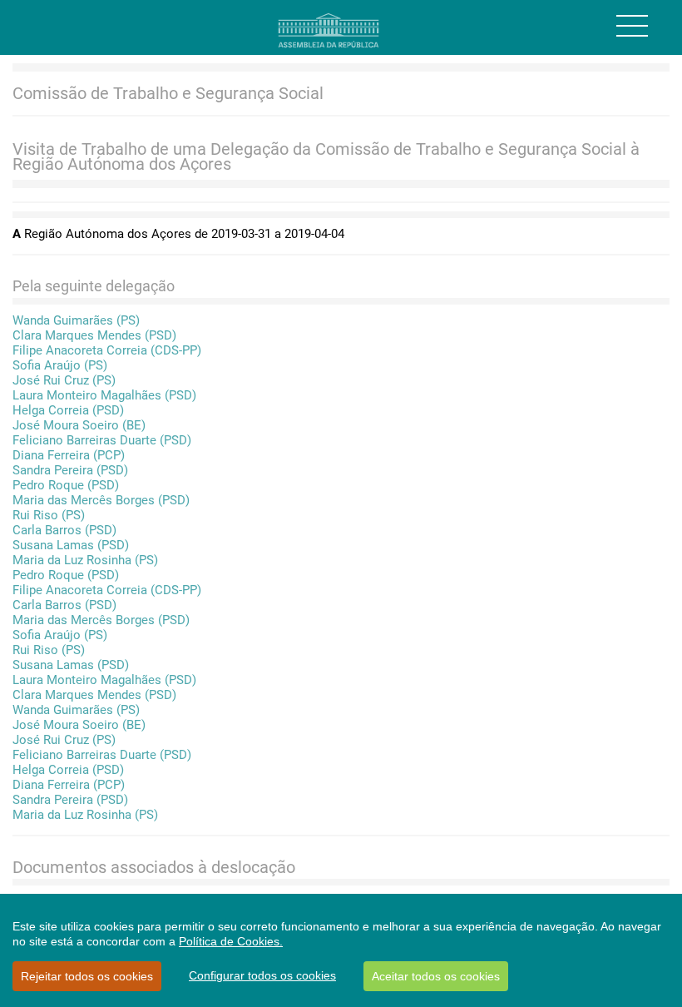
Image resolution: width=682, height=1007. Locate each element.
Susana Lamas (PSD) (70, 545)
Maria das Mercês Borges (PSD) (101, 500)
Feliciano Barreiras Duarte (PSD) (101, 440)
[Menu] (632, 26)
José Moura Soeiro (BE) (79, 425)
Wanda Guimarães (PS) (76, 320)
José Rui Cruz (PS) (64, 380)
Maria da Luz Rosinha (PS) (85, 560)
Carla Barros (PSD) (64, 530)
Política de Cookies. (231, 941)
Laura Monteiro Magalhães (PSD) (104, 395)
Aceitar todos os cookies (436, 976)
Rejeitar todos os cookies (87, 976)
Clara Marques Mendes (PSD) (94, 335)
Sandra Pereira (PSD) (70, 470)
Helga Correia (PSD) (68, 410)
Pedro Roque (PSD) (65, 485)
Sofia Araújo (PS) (59, 365)
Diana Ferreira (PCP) (68, 455)
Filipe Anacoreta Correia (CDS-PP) (106, 350)
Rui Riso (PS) (48, 515)
